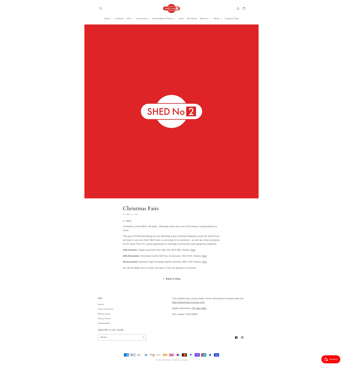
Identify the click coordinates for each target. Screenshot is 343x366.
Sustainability (104, 323)
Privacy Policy (104, 318)
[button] (101, 8)
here (193, 250)
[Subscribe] (143, 337)
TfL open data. (199, 308)
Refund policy (104, 314)
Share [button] (128, 221)
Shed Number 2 (167, 360)
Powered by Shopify (180, 360)
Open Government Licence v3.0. (188, 302)
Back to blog (173, 278)
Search (101, 304)
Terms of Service (105, 309)
